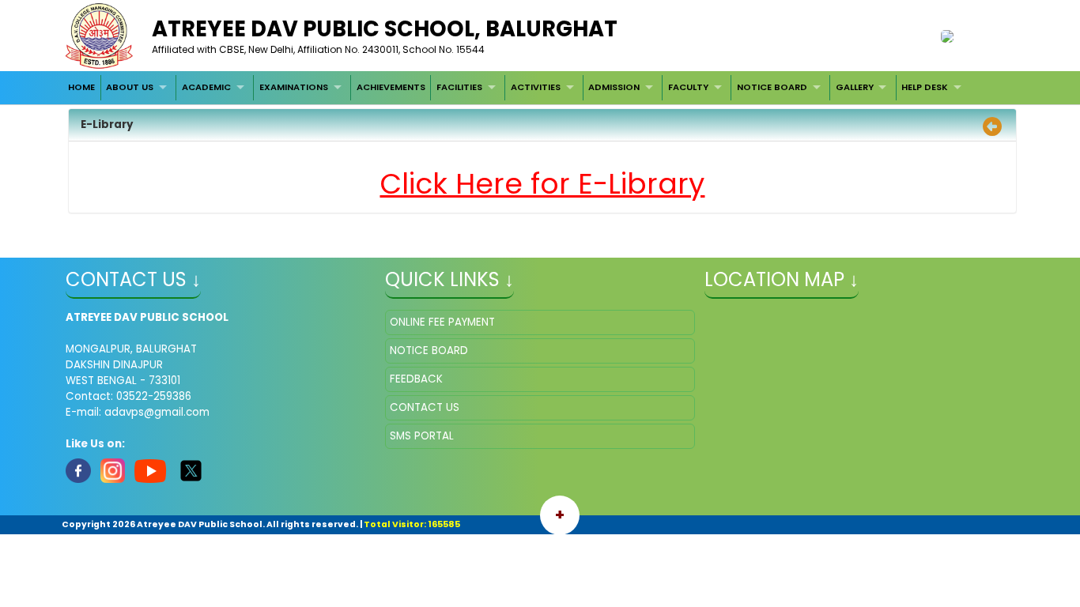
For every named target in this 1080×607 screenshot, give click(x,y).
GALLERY (855, 87)
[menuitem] (81, 87)
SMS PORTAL (422, 435)
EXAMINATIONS (293, 87)
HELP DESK (924, 87)
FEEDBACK (416, 378)
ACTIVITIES (536, 87)
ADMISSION (614, 87)
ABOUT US (129, 87)
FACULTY (688, 87)
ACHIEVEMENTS (391, 87)
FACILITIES (459, 87)
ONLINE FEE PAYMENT (442, 322)
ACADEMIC (206, 87)
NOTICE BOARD (772, 87)
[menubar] (516, 87)
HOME (81, 87)
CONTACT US (424, 407)
